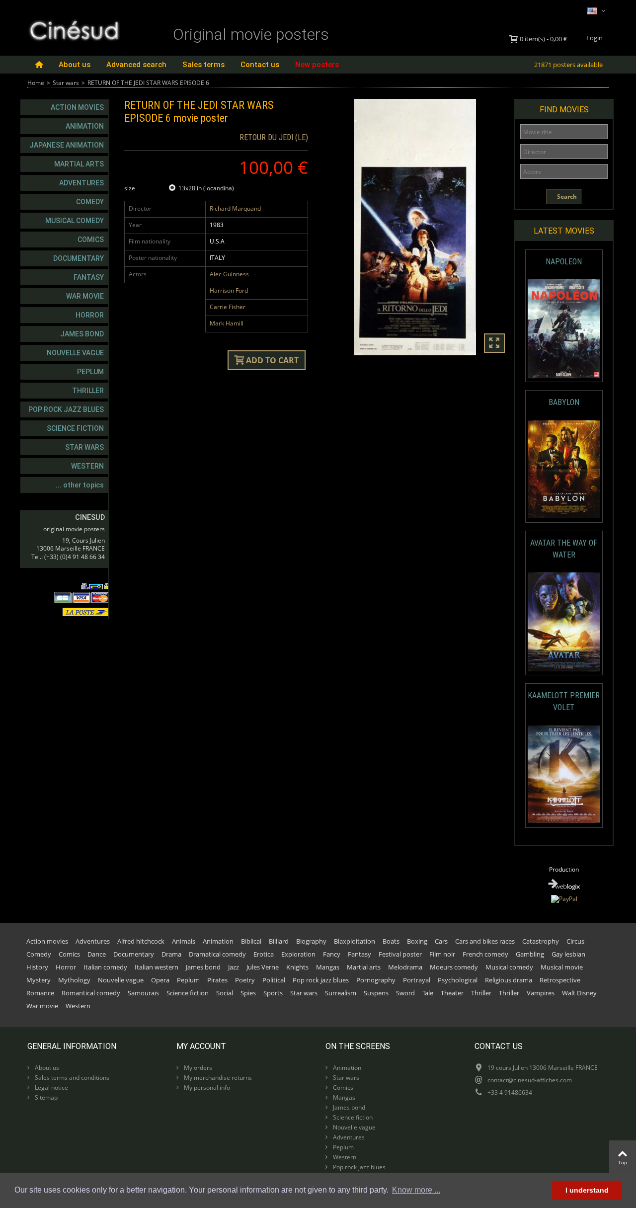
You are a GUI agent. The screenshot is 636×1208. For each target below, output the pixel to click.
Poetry (245, 979)
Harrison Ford (229, 290)
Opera (160, 979)
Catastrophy (540, 941)
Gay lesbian (568, 954)
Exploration (298, 954)
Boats (391, 941)
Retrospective (560, 979)
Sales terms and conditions (71, 1077)
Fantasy (89, 277)
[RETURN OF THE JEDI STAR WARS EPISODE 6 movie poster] (415, 227)
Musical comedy (74, 221)
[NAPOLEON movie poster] (564, 329)
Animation (85, 126)
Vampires (541, 992)
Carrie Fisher (227, 307)
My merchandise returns (217, 1077)
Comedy (90, 202)
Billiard (279, 941)
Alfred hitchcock (140, 941)
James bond (82, 334)
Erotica (263, 954)
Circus (575, 941)
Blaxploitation (354, 941)
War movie (85, 296)
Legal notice (50, 1087)
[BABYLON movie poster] (564, 469)
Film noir (442, 954)
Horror (90, 315)
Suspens (376, 992)
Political (273, 979)
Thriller (88, 391)
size (130, 188)
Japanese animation (66, 145)
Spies (248, 992)
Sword (405, 992)
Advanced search (136, 64)
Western (87, 466)
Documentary (78, 258)
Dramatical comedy (217, 954)
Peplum (90, 372)
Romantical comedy (91, 992)
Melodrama (405, 967)
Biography (311, 941)
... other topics (80, 485)
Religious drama (508, 979)
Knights (297, 967)
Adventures (81, 183)
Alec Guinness (229, 274)
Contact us (259, 64)
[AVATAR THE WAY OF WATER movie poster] (564, 622)
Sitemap (45, 1097)
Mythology (74, 979)
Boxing (417, 941)
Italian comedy (105, 967)
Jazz (233, 967)
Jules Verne (262, 967)
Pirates (217, 979)
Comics (91, 239)
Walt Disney (579, 992)
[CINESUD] (73, 29)
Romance (40, 992)
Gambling (530, 954)
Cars (441, 941)
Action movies (77, 107)
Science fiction (75, 428)
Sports (273, 992)
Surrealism (340, 992)
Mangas (327, 967)
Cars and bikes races (485, 941)
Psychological (457, 979)
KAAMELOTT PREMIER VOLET (564, 701)
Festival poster (400, 954)
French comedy (485, 954)
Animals (183, 941)
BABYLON (564, 402)
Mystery (38, 979)
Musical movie (562, 967)
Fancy (331, 954)
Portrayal (416, 979)
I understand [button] (587, 1190)
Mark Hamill (226, 323)
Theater (452, 992)
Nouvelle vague (75, 353)
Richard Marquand (235, 208)
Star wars (66, 83)
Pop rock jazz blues (66, 409)
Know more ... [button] (416, 1190)
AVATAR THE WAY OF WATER (563, 549)
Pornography (376, 979)
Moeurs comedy (454, 967)
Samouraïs (143, 992)
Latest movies (564, 231)
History (37, 967)
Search (566, 196)
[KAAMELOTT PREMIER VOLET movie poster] (564, 774)
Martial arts (79, 164)
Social (224, 992)
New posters (317, 64)
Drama (171, 954)
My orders (197, 1067)
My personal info (206, 1087)
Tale (427, 992)
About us (74, 64)
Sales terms (203, 64)
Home (35, 83)
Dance (96, 954)
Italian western (156, 967)
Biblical (251, 941)
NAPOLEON (564, 261)
